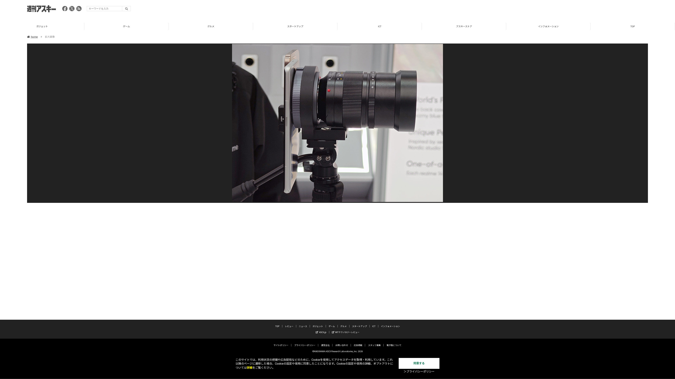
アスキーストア (464, 26)
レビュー (289, 326)
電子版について (394, 345)
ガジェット (42, 26)
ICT (379, 26)
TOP (633, 26)
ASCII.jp (322, 332)
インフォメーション (548, 26)
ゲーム (126, 26)
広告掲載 (358, 345)
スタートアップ (295, 26)
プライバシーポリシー (304, 345)
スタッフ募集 (374, 345)
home (34, 36)
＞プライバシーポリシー (419, 371)
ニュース (303, 326)
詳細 (249, 367)
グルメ (210, 26)
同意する (419, 363)
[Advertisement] (584, 10)
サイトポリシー (281, 345)
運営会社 (325, 345)
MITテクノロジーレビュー (347, 332)
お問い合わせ (341, 345)
